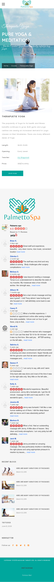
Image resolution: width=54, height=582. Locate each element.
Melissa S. (14, 271)
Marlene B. (14, 420)
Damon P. (14, 363)
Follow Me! (27, 575)
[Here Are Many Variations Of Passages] (8, 471)
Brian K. (13, 240)
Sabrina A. (14, 344)
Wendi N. (14, 326)
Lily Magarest (23, 157)
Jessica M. (14, 402)
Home (6, 66)
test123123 (6, 523)
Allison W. (14, 290)
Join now (12, 173)
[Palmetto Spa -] (27, 4)
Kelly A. (13, 384)
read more (21, 251)
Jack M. (13, 438)
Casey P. (13, 308)
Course (14, 66)
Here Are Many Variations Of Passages (32, 468)
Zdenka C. (14, 256)
